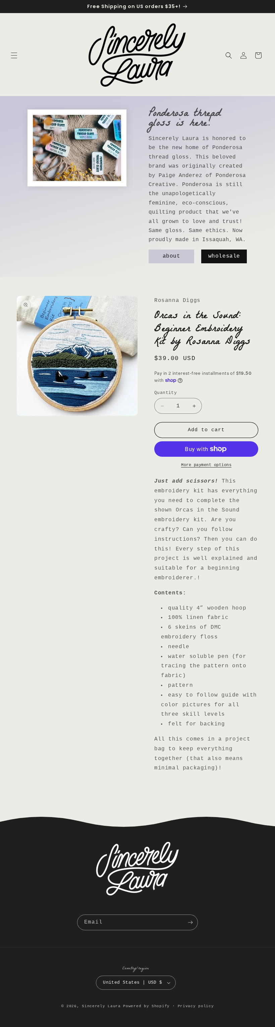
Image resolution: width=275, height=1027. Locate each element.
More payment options (206, 465)
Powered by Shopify (146, 1006)
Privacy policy (196, 1006)
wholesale (224, 256)
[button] (14, 55)
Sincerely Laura (101, 1006)
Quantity (165, 392)
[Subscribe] (190, 922)
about (171, 256)
